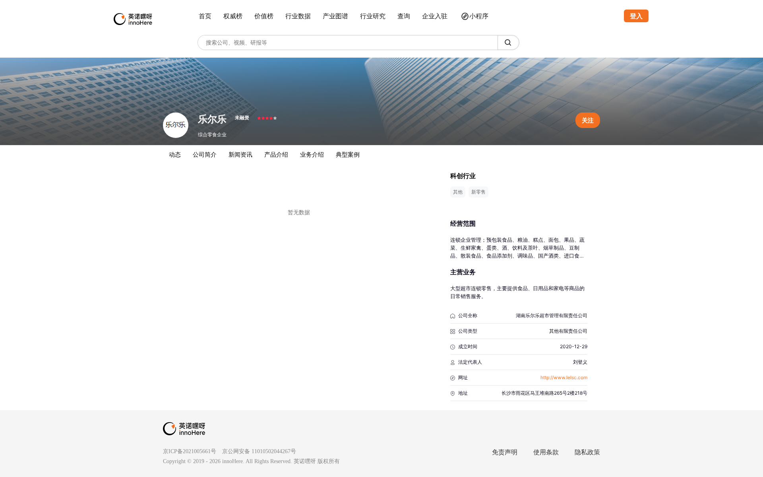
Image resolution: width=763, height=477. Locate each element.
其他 (458, 192)
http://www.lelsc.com (563, 377)
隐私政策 (587, 452)
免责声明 (504, 452)
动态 (175, 154)
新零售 (478, 192)
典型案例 (348, 154)
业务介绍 (312, 154)
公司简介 (205, 154)
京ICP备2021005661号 (189, 451)
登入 (636, 16)
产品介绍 (276, 154)
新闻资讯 (240, 154)
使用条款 (546, 452)
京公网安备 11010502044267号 (259, 451)
